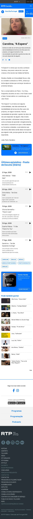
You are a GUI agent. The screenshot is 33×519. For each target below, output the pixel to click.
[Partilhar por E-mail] (9, 60)
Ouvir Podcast (24, 289)
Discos (13, 259)
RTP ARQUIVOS (5, 458)
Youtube (17, 443)
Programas (17, 411)
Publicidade (11, 511)
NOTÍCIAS (4, 448)
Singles (5, 266)
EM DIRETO (4, 465)
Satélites (4, 487)
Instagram (13, 443)
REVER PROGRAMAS (7, 468)
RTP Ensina (4, 460)
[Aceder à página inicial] (11, 6)
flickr (22, 443)
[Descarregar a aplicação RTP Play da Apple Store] (12, 403)
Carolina (5, 259)
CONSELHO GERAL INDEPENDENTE (11, 492)
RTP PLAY (4, 463)
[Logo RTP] (10, 433)
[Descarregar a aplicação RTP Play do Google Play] (20, 403)
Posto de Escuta (24, 263)
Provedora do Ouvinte (8, 482)
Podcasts (16, 422)
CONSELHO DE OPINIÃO (8, 494)
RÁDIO (3, 456)
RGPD (3, 501)
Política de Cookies (20, 509)
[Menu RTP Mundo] (31, 6)
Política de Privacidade (7, 509)
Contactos (5, 475)
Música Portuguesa (9, 263)
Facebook (3, 443)
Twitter (8, 443)
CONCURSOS (5, 470)
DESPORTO (4, 451)
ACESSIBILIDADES (6, 485)
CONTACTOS (5, 477)
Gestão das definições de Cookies (12, 504)
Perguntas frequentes (9, 473)
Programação (16, 416)
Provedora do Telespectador (11, 480)
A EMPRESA (4, 489)
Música (21, 259)
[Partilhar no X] (6, 60)
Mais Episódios (23, 153)
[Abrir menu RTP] (16, 1)
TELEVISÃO (4, 453)
